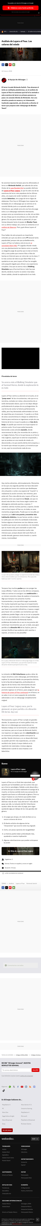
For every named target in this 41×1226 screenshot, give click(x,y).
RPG (5, 31)
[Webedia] (8, 1140)
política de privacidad (26, 1076)
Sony (3, 1124)
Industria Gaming (26, 1108)
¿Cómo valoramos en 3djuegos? (14, 873)
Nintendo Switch (31, 883)
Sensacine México (26, 1206)
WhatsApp (9, 1086)
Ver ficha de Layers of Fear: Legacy (20, 851)
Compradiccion (6, 1193)
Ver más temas (7, 1130)
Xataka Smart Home (8, 1158)
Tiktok (3, 1090)
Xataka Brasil (6, 1206)
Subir (33, 1139)
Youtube (22, 1086)
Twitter (6, 64)
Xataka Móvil (6, 1152)
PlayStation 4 (25, 1112)
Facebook (3, 64)
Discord (34, 1086)
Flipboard (10, 64)
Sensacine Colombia (27, 1209)
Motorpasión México (27, 1212)
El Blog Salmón (25, 1188)
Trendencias (5, 1188)
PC (3, 1108)
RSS (30, 1086)
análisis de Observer (9, 227)
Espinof (23, 1165)
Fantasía (22, 31)
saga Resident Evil (16, 188)
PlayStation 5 (6, 1105)
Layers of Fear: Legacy (12, 191)
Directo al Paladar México (9, 1212)
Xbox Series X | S (26, 1105)
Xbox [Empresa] (7, 1120)
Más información (17, 1224)
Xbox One (5, 1112)
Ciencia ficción (13, 31)
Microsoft (24, 1116)
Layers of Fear (20, 883)
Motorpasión (24, 1175)
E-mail (13, 64)
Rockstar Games (26, 1124)
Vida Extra (24, 1152)
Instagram (26, 1086)
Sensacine (24, 1162)
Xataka (4, 1149)
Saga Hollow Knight (8, 1116)
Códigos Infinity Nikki (22, 1055)
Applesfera (5, 1155)
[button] (17, 79)
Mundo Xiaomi (6, 1160)
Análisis (11, 883)
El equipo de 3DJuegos (20, 771)
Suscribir (35, 1070)
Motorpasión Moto (26, 1178)
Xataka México (6, 1204)
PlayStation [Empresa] (28, 1120)
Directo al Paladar (7, 1175)
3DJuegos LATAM (26, 1204)
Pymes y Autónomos (27, 1191)
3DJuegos (24, 1149)
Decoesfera (5, 1191)
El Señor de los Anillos (34, 31)
